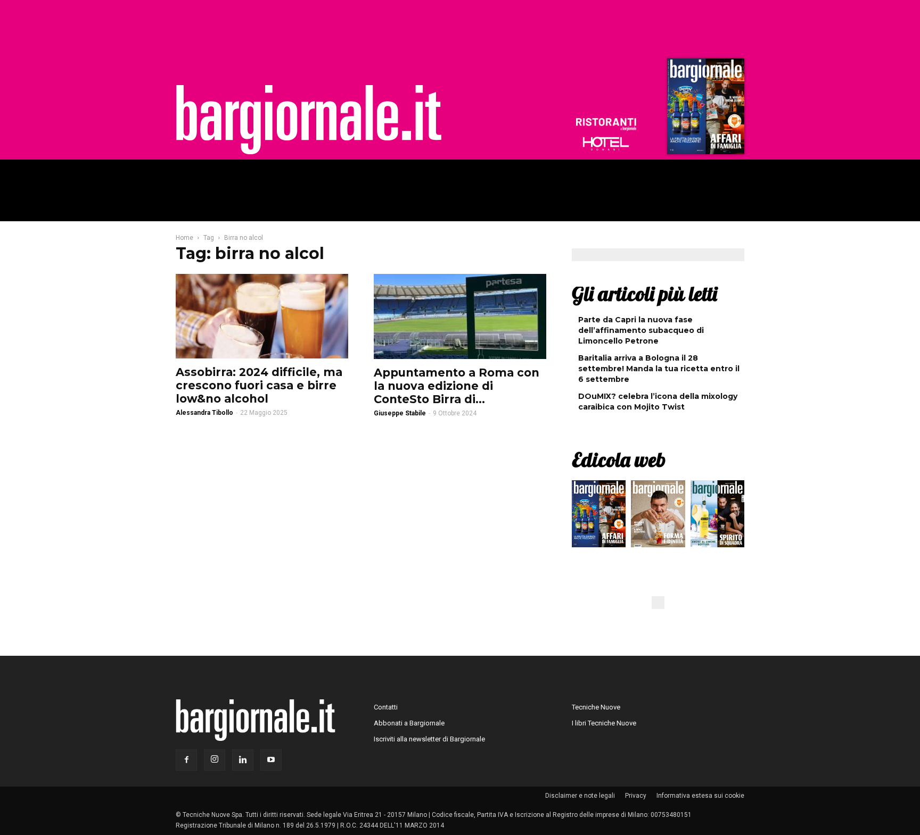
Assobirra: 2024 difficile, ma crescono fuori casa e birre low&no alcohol (259, 385)
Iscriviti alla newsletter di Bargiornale (429, 739)
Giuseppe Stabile (400, 413)
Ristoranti (606, 124)
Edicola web (619, 459)
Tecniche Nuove (596, 707)
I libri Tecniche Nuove (604, 723)
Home (184, 237)
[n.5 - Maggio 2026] (717, 516)
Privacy (635, 795)
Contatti (386, 707)
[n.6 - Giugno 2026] (658, 516)
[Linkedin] (242, 760)
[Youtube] (271, 760)
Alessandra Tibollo (204, 412)
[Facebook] (186, 760)
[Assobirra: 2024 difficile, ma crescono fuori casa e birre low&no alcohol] (262, 316)
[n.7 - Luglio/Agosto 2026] (704, 109)
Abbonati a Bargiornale (409, 723)
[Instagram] (214, 760)
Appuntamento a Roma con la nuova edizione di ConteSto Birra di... (456, 386)
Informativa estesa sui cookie (700, 795)
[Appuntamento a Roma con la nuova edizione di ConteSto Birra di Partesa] (460, 316)
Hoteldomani (606, 143)
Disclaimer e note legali (580, 795)
